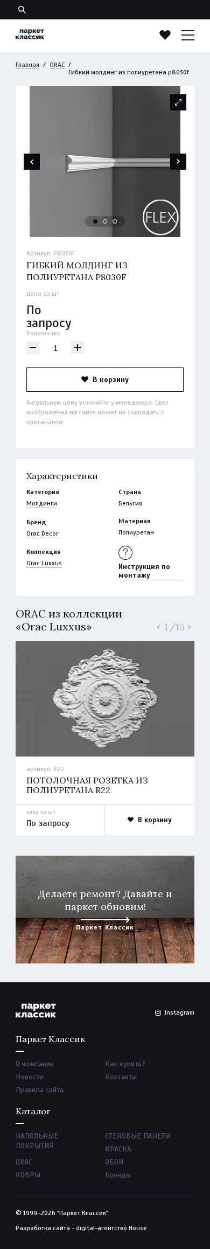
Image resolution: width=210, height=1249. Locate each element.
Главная (27, 64)
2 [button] (105, 222)
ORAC (57, 64)
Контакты (121, 1076)
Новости (29, 1076)
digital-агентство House (111, 1228)
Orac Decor (42, 533)
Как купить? (125, 1063)
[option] (105, 161)
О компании (35, 1063)
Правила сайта (40, 1089)
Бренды (118, 1174)
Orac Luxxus (44, 563)
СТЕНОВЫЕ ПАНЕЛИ (138, 1136)
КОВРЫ (28, 1174)
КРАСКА (118, 1149)
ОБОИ (114, 1162)
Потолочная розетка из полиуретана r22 (87, 785)
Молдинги (41, 503)
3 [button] (115, 222)
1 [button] (96, 222)
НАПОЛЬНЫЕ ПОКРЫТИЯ (37, 1141)
